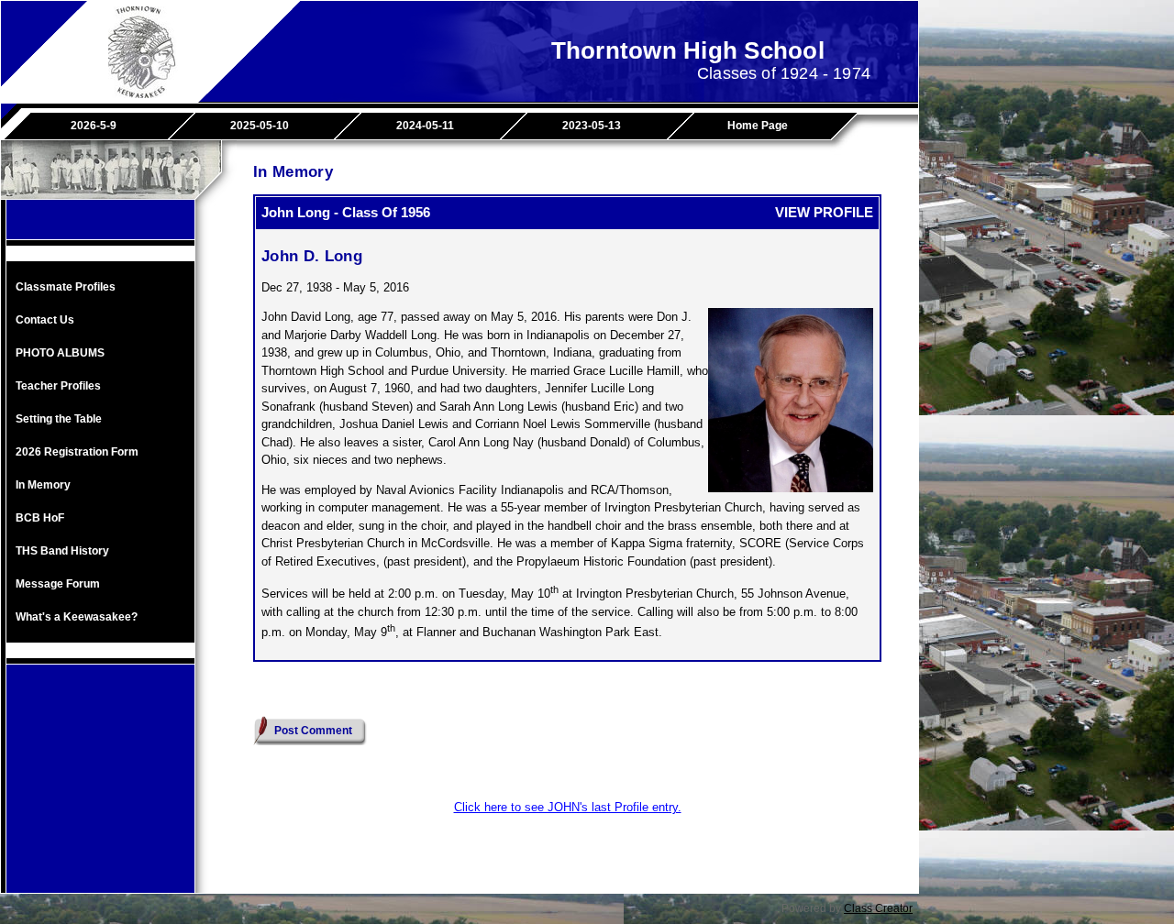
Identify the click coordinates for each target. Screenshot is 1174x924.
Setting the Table (59, 418)
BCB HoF (40, 518)
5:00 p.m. (792, 612)
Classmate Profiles (66, 286)
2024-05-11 (425, 125)
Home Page (757, 125)
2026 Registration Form (77, 452)
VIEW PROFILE (824, 212)
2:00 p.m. (413, 593)
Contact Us (45, 320)
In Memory (43, 484)
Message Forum (58, 584)
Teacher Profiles (58, 386)
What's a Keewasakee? (77, 616)
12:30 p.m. (453, 612)
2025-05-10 (259, 125)
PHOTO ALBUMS (60, 352)
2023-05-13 (591, 125)
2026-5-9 (93, 125)
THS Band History (62, 550)
